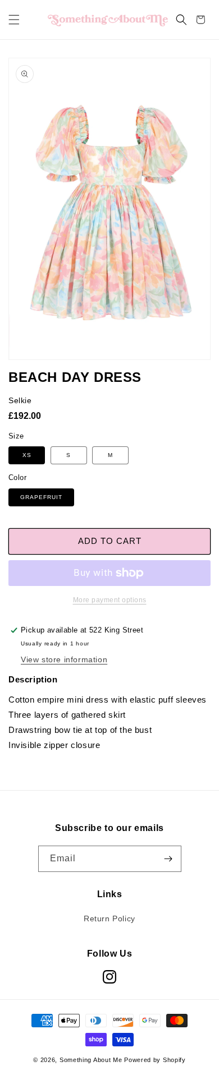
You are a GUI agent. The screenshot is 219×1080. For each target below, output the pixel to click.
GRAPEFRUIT (41, 497)
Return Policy (109, 918)
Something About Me (91, 1059)
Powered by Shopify (155, 1059)
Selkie (20, 400)
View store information (64, 659)
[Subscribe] (168, 859)
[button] (14, 19)
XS (26, 455)
